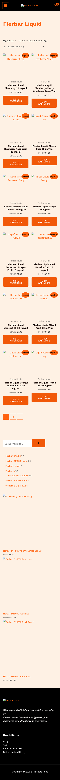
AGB (5, 744)
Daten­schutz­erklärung (14, 751)
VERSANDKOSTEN (12, 748)
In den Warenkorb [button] (16, 100)
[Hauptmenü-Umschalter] (5, 5)
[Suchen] (38, 443)
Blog (5, 741)
